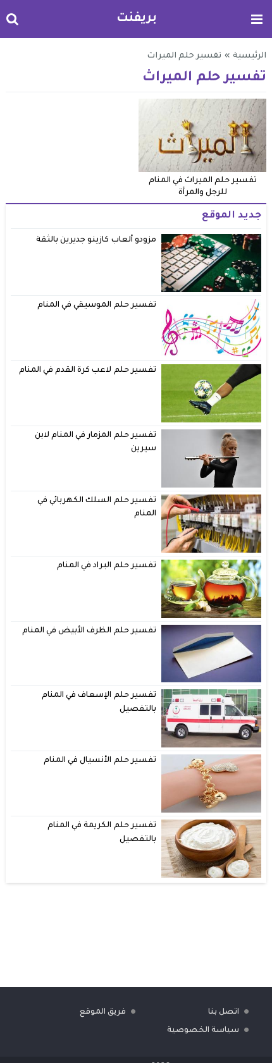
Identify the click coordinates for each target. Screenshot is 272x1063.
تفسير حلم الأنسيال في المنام (100, 760)
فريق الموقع (103, 1012)
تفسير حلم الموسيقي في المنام (96, 305)
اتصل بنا (223, 1012)
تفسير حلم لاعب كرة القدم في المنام (87, 370)
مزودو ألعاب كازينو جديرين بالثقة (96, 240)
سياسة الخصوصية (203, 1030)
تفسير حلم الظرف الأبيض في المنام (89, 631)
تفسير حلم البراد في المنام (106, 566)
